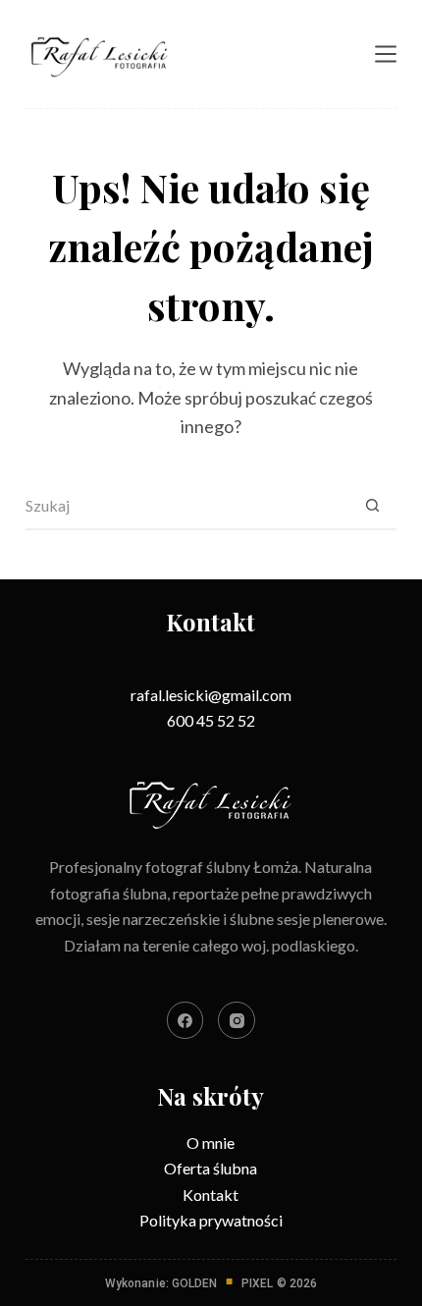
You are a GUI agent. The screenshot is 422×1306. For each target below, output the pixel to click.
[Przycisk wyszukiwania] (371, 505)
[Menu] (385, 54)
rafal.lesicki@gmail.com (211, 694)
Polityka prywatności (211, 1220)
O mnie (210, 1142)
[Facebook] (185, 1020)
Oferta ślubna (210, 1168)
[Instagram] (236, 1020)
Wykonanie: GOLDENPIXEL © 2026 (211, 1283)
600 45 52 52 (211, 720)
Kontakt (210, 1194)
